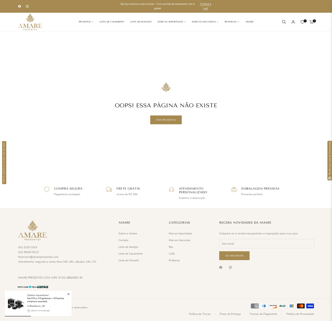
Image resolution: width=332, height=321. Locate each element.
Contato (123, 240)
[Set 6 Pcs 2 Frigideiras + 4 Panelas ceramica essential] (14, 303)
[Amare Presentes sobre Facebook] (221, 267)
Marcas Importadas (180, 233)
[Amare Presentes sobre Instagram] (231, 267)
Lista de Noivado (129, 260)
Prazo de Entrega (230, 314)
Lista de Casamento (131, 253)
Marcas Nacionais (179, 240)
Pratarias (174, 260)
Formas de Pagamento (263, 314)
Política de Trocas (200, 314)
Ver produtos (166, 120)
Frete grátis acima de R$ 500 (4, 162)
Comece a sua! (205, 6)
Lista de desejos (128, 247)
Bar (171, 247)
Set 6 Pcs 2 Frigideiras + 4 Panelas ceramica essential (45, 300)
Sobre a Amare (128, 233)
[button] (284, 22)
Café (172, 253)
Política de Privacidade (300, 314)
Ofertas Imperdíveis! (45, 298)
